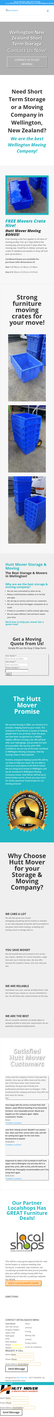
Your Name (10, 655)
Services (28, 1327)
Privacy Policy (31, 1343)
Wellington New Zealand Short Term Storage (27, 38)
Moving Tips (30, 1335)
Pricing (28, 1331)
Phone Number (12, 667)
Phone (8, 1359)
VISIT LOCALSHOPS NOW (23, 1283)
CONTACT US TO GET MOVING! (27, 62)
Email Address (11, 1364)
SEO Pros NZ (21, 1377)
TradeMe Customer (13, 1123)
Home (27, 1323)
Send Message (16, 1368)
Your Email (10, 661)
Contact (28, 1339)
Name (7, 1354)
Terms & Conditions (33, 1347)
